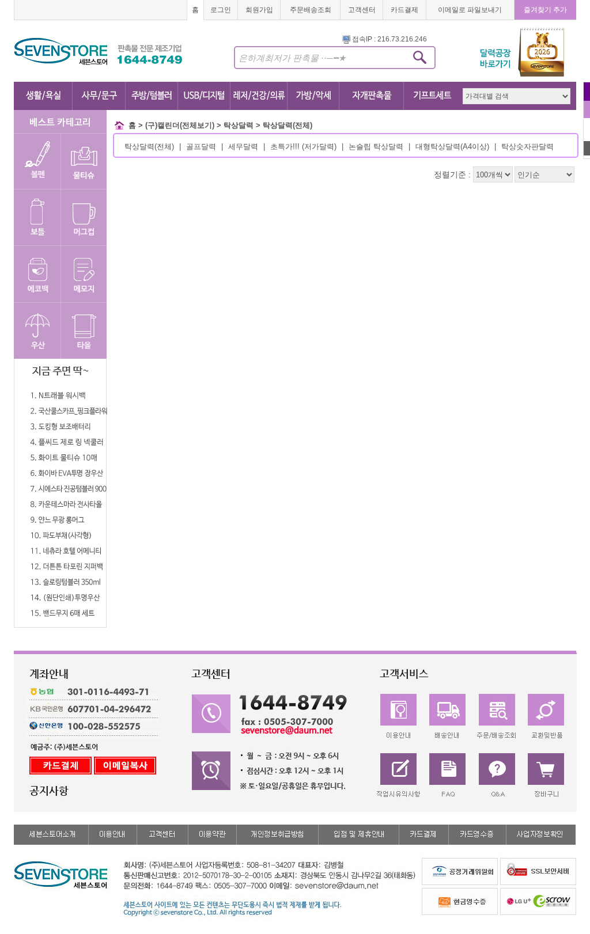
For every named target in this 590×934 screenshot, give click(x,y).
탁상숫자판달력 (527, 146)
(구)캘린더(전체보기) (179, 125)
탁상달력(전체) (287, 125)
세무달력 (243, 146)
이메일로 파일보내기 (470, 10)
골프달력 (201, 146)
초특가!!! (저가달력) (303, 146)
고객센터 (362, 10)
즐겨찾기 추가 (545, 10)
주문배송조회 (310, 10)
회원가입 (259, 10)
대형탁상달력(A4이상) (452, 146)
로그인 (220, 10)
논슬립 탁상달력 (376, 146)
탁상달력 (239, 125)
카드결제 (404, 10)
